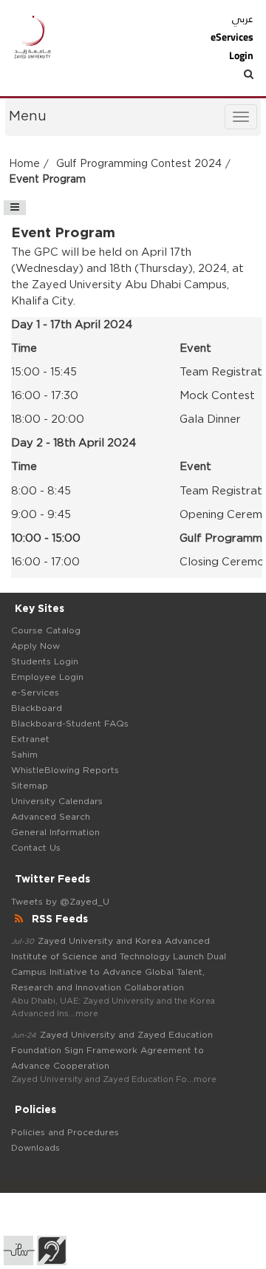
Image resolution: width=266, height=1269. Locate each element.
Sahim (24, 754)
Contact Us (36, 847)
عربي (242, 18)
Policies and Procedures (65, 1132)
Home (24, 164)
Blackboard (36, 708)
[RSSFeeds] (20, 919)
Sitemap (29, 785)
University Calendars (57, 801)
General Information (55, 832)
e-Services (35, 692)
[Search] (223, 74)
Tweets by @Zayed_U (60, 901)
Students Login (44, 661)
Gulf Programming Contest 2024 (139, 164)
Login (241, 55)
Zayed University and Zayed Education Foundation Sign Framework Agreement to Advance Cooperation (112, 1050)
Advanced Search (50, 816)
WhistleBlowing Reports (65, 770)
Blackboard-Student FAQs (70, 723)
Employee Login (47, 677)
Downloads (35, 1147)
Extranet (30, 739)
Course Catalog (46, 630)
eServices (232, 37)
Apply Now (35, 646)
